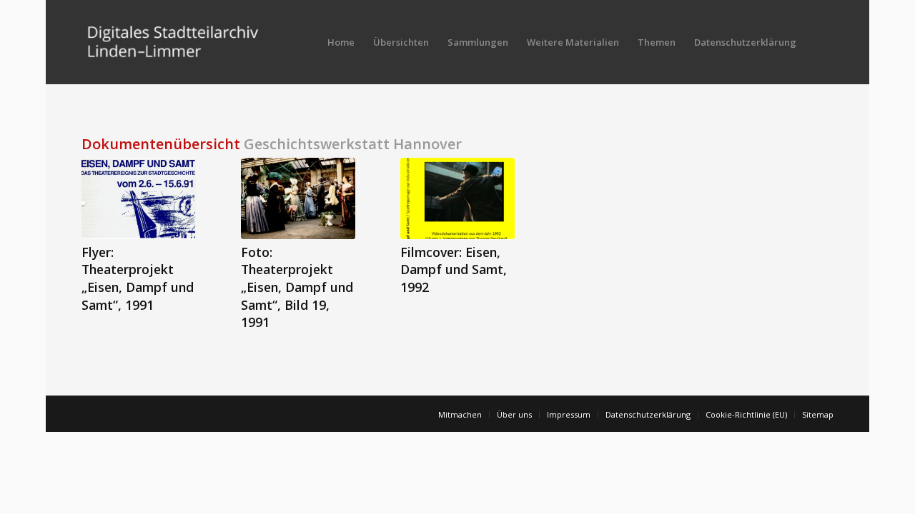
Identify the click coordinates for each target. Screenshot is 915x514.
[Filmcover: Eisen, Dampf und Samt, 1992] (457, 198)
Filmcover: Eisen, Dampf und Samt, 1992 (453, 269)
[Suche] (820, 42)
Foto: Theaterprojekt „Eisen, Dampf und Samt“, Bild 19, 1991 (297, 287)
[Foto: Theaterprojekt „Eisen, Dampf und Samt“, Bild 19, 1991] (298, 198)
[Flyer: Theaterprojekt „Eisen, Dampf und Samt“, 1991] (138, 198)
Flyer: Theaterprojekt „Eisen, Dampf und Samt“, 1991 (137, 278)
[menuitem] (341, 42)
